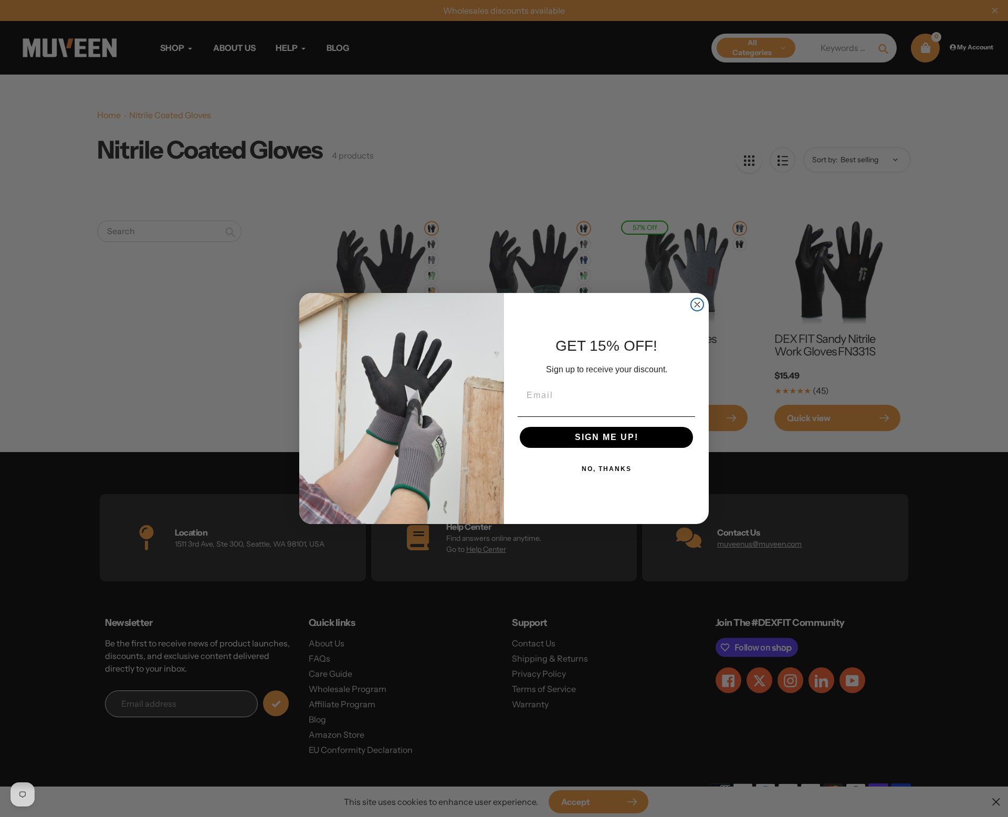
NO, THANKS (607, 469)
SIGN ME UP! (606, 437)
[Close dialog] (697, 304)
